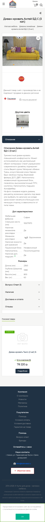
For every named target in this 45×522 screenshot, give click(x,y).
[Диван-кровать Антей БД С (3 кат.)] (22, 51)
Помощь (22, 416)
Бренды (22, 440)
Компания (22, 392)
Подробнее (22, 371)
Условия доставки (22, 423)
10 (29, 64)
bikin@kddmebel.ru (23, 464)
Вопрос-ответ (22, 437)
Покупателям (22, 412)
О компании (22, 396)
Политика (22, 406)
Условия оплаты (22, 420)
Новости (22, 399)
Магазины (22, 403)
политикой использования (14, 509)
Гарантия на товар (22, 427)
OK (22, 517)
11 (31, 64)
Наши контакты (22, 452)
